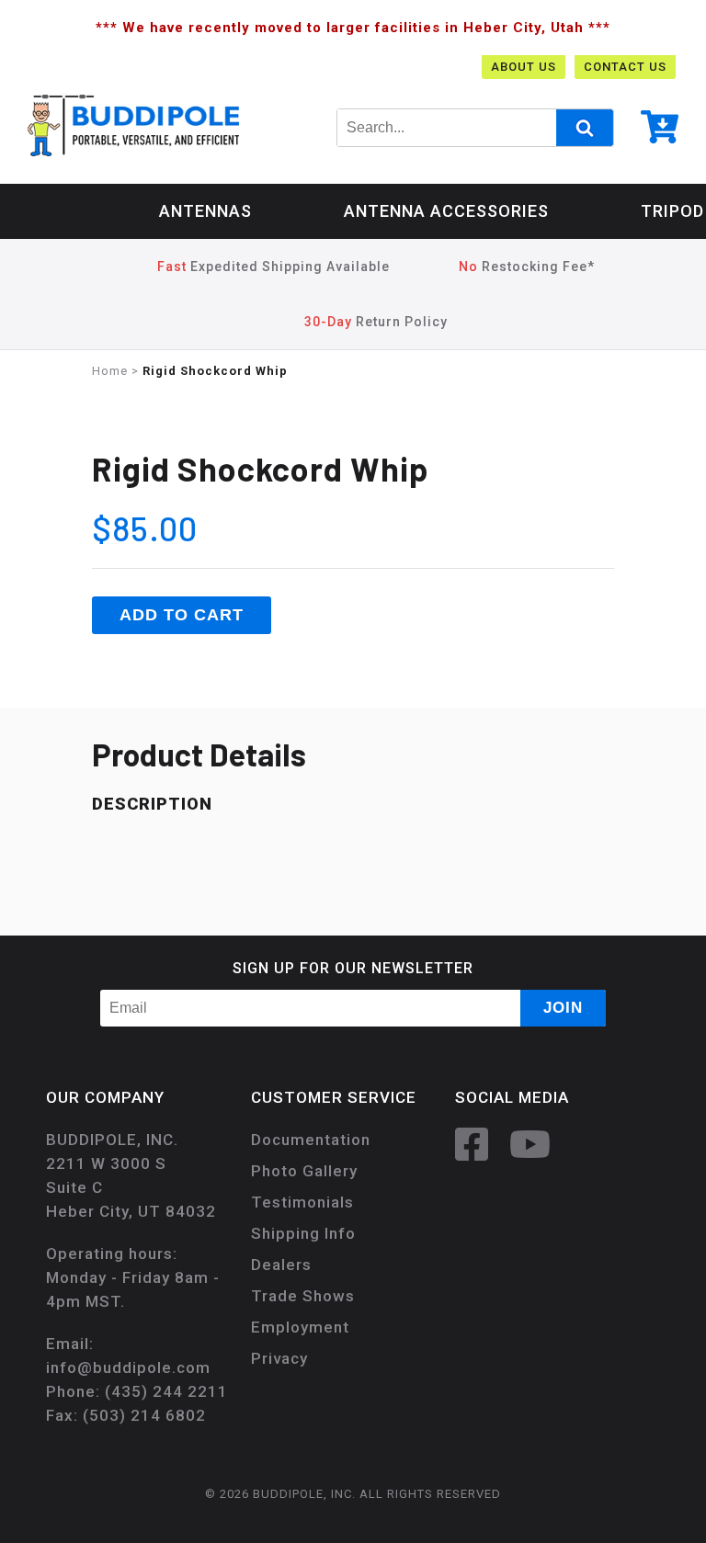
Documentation (310, 1139)
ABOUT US (523, 67)
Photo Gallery (304, 1171)
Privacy (279, 1358)
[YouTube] (539, 1143)
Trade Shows (303, 1296)
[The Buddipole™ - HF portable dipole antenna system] (133, 125)
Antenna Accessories (446, 211)
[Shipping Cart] (659, 131)
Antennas (205, 211)
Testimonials (302, 1202)
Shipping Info (303, 1233)
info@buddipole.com (128, 1367)
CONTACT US (625, 67)
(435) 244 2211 (166, 1391)
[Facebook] (481, 1143)
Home (110, 371)
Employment (300, 1327)
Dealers (281, 1264)
